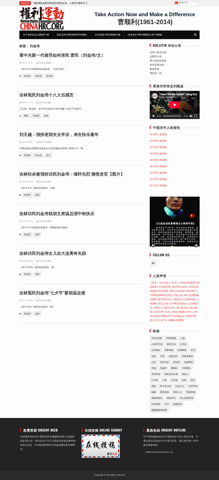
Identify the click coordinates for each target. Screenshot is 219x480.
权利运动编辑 (45, 63)
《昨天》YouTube (159, 282)
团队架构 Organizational (72, 34)
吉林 (46, 115)
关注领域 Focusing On (107, 34)
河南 (184, 380)
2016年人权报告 (158, 153)
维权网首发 (157, 398)
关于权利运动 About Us (36, 34)
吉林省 (38, 76)
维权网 (153, 291)
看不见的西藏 (191, 295)
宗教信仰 (173, 356)
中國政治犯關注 (176, 320)
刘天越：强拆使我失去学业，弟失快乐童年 (59, 134)
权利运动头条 (171, 374)
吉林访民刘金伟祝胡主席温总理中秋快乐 (56, 213)
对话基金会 (178, 316)
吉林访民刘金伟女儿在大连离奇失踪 (52, 253)
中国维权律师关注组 (160, 295)
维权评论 (171, 398)
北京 (193, 350)
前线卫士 (179, 299)
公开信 (183, 344)
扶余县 (49, 76)
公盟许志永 (169, 307)
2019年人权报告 (158, 134)
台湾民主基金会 (178, 303)
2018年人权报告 (158, 140)
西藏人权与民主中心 (161, 299)
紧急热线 (164, 392)
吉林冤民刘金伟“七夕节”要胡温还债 (52, 292)
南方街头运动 (179, 286)
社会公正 (179, 386)
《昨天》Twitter (178, 282)
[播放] (153, 116)
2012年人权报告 (158, 179)
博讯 (172, 291)
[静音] (191, 116)
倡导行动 (171, 344)
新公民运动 (182, 307)
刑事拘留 (168, 350)
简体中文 (183, 2)
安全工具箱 (171, 311)
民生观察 (163, 291)
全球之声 (158, 311)
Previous (153, 245)
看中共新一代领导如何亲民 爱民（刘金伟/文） (62, 55)
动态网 (180, 291)
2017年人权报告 (158, 147)
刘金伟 (27, 76)
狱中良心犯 (165, 386)
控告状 (176, 362)
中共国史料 (165, 286)
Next (196, 245)
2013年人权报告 (158, 172)
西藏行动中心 (186, 311)
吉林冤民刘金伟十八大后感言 (46, 95)
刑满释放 (182, 350)
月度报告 (186, 368)
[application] (175, 105)
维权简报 (190, 392)
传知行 (157, 307)
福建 (153, 392)
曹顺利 (174, 368)
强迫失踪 (164, 362)
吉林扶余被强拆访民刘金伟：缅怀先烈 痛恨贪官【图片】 (72, 174)
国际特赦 (190, 299)
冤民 (26, 115)
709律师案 (171, 338)
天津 (162, 356)
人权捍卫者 (157, 344)
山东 (153, 362)
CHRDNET (190, 291)
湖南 (153, 386)
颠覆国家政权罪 (159, 410)
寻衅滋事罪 (187, 356)
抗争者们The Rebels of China (145, 34)
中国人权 (177, 295)
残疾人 (185, 374)
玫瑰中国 (191, 316)
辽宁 (48, 155)
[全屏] (195, 116)
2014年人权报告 (158, 166)
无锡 (153, 368)
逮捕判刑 (177, 404)
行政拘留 (155, 404)
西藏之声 (166, 316)
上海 (182, 338)
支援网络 (188, 362)
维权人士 (177, 392)
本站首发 (155, 374)
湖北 (192, 380)
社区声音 (192, 386)
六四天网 (193, 286)
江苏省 (174, 380)
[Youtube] (153, 263)
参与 (163, 320)
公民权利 (155, 350)
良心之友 (163, 303)
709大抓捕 (156, 338)
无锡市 (163, 368)
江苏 (164, 380)
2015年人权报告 (158, 160)
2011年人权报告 (158, 185)
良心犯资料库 (186, 398)
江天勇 (154, 380)
